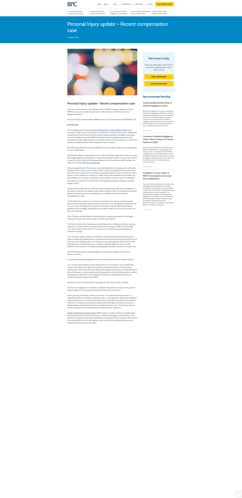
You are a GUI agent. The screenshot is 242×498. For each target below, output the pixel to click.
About (106, 4)
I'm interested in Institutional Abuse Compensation (140, 12)
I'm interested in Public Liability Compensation (159, 12)
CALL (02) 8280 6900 (164, 4)
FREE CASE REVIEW (158, 77)
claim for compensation (91, 163)
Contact (150, 4)
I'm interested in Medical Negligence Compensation (119, 12)
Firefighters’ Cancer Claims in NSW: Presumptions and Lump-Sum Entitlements (157, 176)
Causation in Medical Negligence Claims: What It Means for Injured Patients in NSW (158, 139)
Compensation (126, 4)
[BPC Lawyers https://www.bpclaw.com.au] (72, 4)
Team (114, 4)
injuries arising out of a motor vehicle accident (110, 130)
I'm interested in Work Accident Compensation (76, 12)
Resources (139, 4)
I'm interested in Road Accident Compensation (97, 12)
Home (99, 4)
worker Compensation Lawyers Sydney (81, 313)
